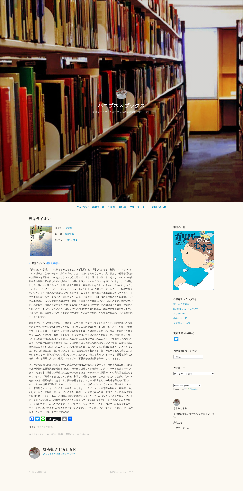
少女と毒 (177, 422)
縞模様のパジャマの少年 (185, 308)
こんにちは (83, 207)
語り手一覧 (98, 207)
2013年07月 (71, 240)
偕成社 (68, 228)
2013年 (53, 434)
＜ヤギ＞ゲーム (181, 427)
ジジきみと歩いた (182, 322)
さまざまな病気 (45, 427)
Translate (194, 389)
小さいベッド (180, 318)
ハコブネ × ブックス (121, 105)
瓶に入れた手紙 (38, 472)
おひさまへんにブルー (120, 472)
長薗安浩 (69, 234)
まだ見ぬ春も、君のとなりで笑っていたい (193, 415)
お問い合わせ (159, 207)
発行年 (122, 207)
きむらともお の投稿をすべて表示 (59, 453)
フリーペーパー (138, 207)
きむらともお (38, 434)
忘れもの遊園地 (181, 304)
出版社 (111, 207)
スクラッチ (179, 313)
